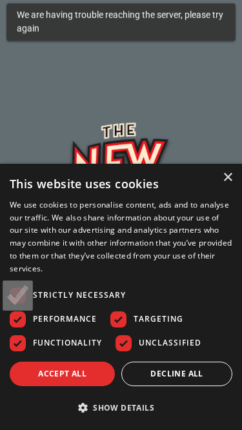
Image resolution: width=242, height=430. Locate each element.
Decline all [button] (176, 373)
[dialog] (121, 297)
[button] (121, 407)
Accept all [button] (62, 373)
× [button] (227, 177)
